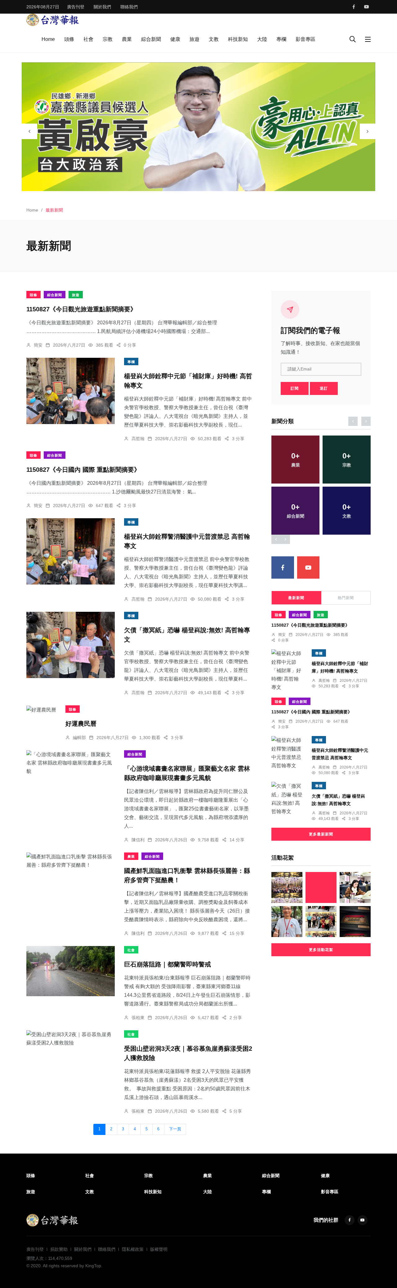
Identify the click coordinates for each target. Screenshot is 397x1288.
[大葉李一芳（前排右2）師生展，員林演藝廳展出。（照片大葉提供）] (321, 921)
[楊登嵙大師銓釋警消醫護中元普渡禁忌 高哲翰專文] (70, 551)
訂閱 (295, 388)
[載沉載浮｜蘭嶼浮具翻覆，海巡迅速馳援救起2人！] (321, 887)
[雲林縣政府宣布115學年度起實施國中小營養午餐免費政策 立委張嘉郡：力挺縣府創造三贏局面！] (355, 887)
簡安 (38, 345)
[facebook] (354, 6)
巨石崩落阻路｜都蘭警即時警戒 (167, 964)
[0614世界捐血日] (286, 887)
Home (48, 39)
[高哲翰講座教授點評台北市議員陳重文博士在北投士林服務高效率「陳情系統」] (286, 921)
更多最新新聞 (321, 834)
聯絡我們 (129, 6)
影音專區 (305, 39)
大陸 (262, 39)
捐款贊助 (59, 1249)
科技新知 (238, 39)
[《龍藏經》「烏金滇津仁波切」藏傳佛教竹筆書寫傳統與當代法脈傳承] (355, 921)
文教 (214, 39)
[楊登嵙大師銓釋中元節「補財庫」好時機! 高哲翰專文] (70, 391)
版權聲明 (158, 1249)
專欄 (281, 39)
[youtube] (366, 6)
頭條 (69, 39)
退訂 (324, 388)
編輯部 (79, 737)
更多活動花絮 (321, 950)
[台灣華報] (52, 19)
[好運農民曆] (41, 709)
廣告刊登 (75, 6)
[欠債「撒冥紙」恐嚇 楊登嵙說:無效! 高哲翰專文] (70, 645)
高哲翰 (138, 438)
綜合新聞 (151, 39)
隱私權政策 (133, 1249)
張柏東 (138, 1017)
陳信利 (138, 839)
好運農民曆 (80, 723)
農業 (127, 39)
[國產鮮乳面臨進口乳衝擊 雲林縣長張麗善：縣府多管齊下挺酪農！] (70, 860)
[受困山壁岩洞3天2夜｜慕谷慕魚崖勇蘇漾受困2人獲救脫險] (70, 1038)
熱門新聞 (346, 598)
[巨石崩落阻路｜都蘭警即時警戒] (70, 971)
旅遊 (194, 39)
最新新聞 (296, 598)
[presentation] (29, 131)
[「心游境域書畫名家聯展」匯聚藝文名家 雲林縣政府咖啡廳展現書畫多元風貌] (70, 763)
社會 (88, 39)
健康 (175, 39)
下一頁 (175, 1129)
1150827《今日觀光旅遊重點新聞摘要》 (81, 309)
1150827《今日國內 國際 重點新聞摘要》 (83, 469)
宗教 (108, 39)
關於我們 (102, 6)
